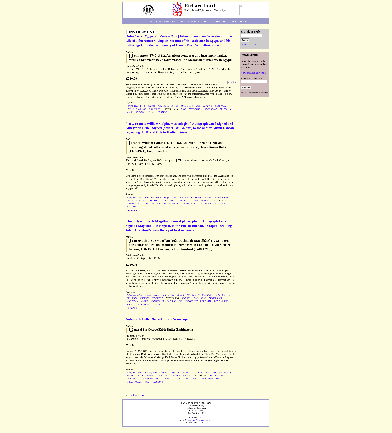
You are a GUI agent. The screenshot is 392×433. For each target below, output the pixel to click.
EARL (135, 298)
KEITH (159, 379)
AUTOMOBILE (184, 372)
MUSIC (130, 112)
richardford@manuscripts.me (199, 420)
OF (180, 301)
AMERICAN (163, 106)
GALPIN (194, 200)
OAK (200, 203)
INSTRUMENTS (217, 376)
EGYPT (130, 109)
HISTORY (187, 376)
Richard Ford (199, 5)
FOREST (173, 200)
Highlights (178, 21)
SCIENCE (131, 304)
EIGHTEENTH (155, 109)
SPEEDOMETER (134, 382)
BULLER (198, 372)
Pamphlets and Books (136, 106)
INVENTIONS (133, 379)
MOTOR (178, 379)
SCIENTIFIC (143, 304)
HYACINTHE (157, 298)
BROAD (130, 200)
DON (214, 372)
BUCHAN (206, 295)
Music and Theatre (153, 197)
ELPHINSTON (133, 376)
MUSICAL (140, 112)
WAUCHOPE (157, 382)
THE (147, 382)
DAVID (231, 295)
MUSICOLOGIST (171, 203)
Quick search (250, 32)
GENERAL (164, 376)
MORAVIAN (225, 109)
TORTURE (162, 112)
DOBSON (153, 200)
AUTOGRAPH (187, 106)
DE (128, 298)
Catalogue (162, 21)
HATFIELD (206, 200)
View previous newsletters (253, 72)
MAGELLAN (132, 301)
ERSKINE (144, 298)
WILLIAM (131, 207)
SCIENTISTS (207, 379)
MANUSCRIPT (195, 109)
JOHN (183, 109)
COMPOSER (221, 106)
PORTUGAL (205, 301)
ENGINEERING (149, 376)
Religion (151, 106)
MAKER (144, 301)
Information (219, 21)
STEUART (156, 304)
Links (232, 21)
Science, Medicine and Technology (160, 295)
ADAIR (180, 295)
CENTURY (207, 106)
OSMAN (151, 112)
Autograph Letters (134, 197)
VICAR (208, 203)
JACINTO (186, 298)
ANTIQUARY (196, 197)
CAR (207, 372)
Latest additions (198, 21)
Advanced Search (249, 44)
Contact (244, 21)
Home (150, 21)
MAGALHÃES (215, 298)
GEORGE (176, 376)
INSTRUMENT (171, 109)
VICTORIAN (219, 203)
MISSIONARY (211, 109)
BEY (198, 106)
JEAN (195, 298)
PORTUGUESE (221, 301)
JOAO (203, 298)
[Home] (177, 15)
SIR (217, 379)
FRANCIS (183, 200)
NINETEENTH (188, 203)
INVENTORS (147, 379)
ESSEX (163, 200)
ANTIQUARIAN (181, 197)
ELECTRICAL (225, 372)
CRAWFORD (219, 295)
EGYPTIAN (141, 109)
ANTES (175, 106)
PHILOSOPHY (191, 301)
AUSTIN (208, 197)
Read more (132, 210)
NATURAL (171, 301)
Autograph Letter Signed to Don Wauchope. (157, 319)
